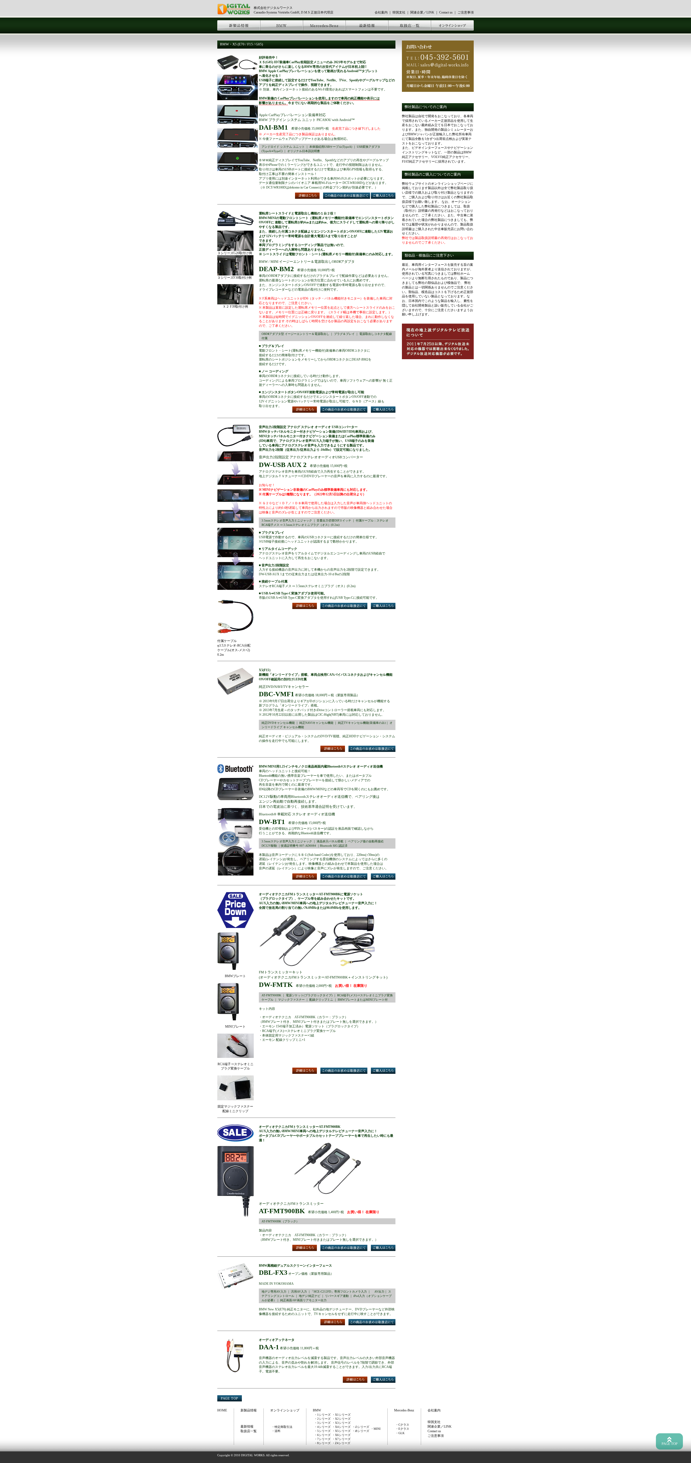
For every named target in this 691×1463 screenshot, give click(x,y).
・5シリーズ (322, 1430)
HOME (222, 1410)
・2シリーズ (322, 1418)
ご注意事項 (466, 12)
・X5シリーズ (341, 1430)
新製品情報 (249, 1410)
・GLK (400, 1433)
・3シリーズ (322, 1422)
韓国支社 (398, 12)
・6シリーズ (322, 1435)
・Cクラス (402, 1424)
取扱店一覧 (249, 1431)
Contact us (446, 12)
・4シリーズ (322, 1426)
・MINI (376, 1428)
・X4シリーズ (341, 1426)
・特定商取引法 (282, 1426)
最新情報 (247, 1426)
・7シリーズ (322, 1439)
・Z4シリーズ (341, 1443)
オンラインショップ (284, 1410)
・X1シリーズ (341, 1414)
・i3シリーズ (360, 1426)
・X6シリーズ (341, 1435)
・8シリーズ (322, 1443)
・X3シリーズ (341, 1422)
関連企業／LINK (422, 12)
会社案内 (381, 12)
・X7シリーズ (341, 1439)
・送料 (276, 1430)
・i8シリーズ (360, 1430)
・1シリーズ (322, 1414)
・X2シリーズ (341, 1418)
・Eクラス (402, 1428)
